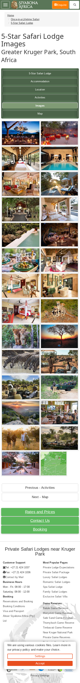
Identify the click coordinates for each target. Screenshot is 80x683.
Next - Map (40, 497)
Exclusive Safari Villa (55, 596)
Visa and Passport (13, 611)
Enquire (63, 4)
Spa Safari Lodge (53, 586)
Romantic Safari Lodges (56, 582)
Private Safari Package (56, 572)
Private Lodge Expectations (59, 567)
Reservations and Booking (18, 601)
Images (40, 105)
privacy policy (21, 649)
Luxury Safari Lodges (55, 577)
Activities (40, 97)
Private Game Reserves (56, 637)
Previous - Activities (40, 488)
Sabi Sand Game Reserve (58, 617)
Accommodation (40, 81)
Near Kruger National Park (58, 632)
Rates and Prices (40, 512)
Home (10, 15)
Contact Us (40, 520)
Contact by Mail (14, 577)
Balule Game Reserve (55, 608)
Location (40, 89)
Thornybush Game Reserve (58, 622)
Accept (40, 663)
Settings (40, 656)
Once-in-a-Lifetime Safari (25, 19)
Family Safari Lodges (55, 591)
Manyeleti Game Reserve (57, 613)
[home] (24, 5)
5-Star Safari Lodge (22, 23)
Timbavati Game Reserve (57, 627)
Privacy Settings (40, 675)
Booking (40, 529)
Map (39, 113)
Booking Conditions (14, 606)
